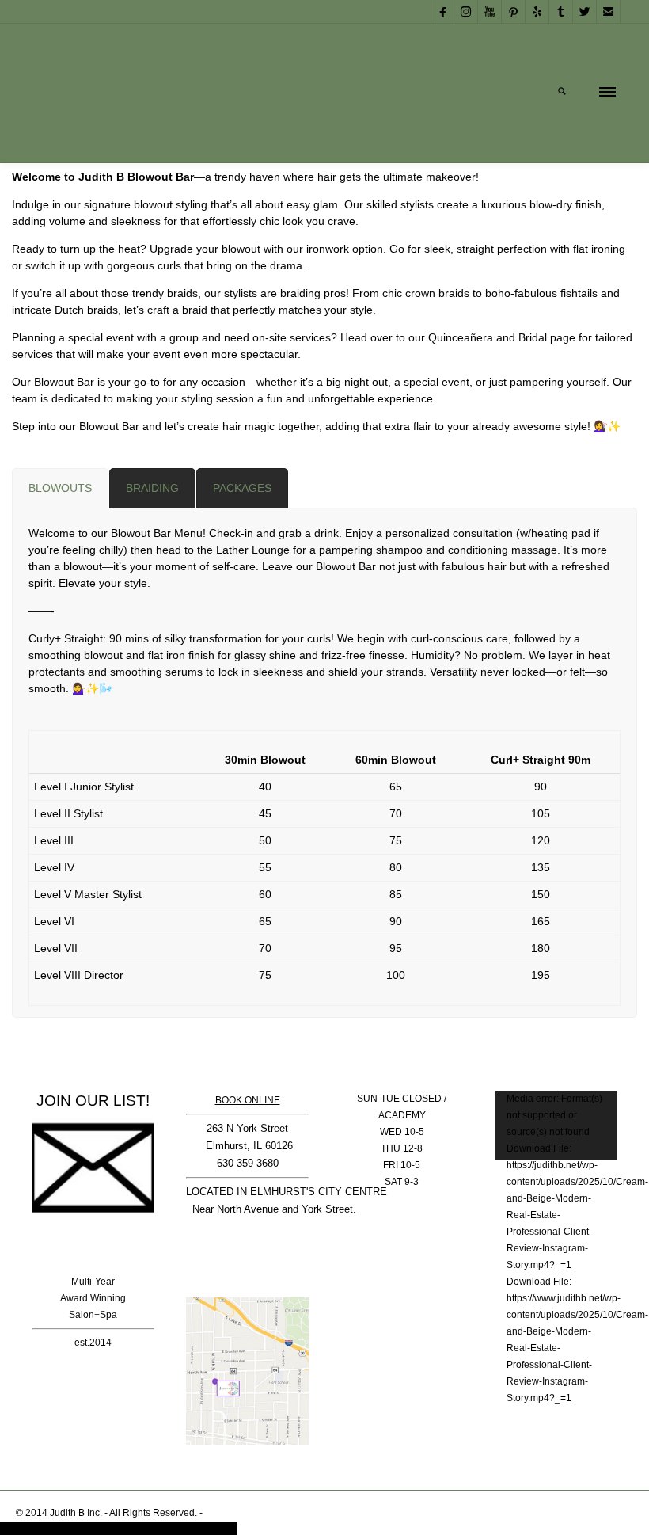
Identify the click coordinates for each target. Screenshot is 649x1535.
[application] (556, 1125)
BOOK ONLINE (247, 1100)
